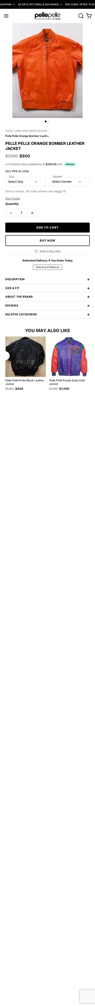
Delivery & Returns (47, 267)
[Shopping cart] (88, 16)
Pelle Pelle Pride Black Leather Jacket (24, 382)
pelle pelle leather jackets (31, 130)
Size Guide (12, 198)
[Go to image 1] (46, 121)
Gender (57, 176)
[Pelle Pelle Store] (47, 16)
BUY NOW (47, 240)
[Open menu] (6, 16)
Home (9, 130)
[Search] (81, 16)
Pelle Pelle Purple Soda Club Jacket (67, 382)
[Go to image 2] (49, 121)
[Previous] (5, 355)
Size (11, 176)
